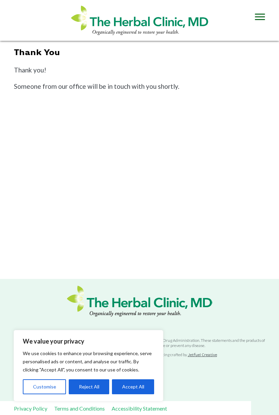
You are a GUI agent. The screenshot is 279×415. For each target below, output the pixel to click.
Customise (44, 386)
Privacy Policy (30, 408)
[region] (88, 365)
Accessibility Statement (139, 408)
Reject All (89, 386)
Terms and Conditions (79, 408)
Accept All (133, 386)
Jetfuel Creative (202, 355)
